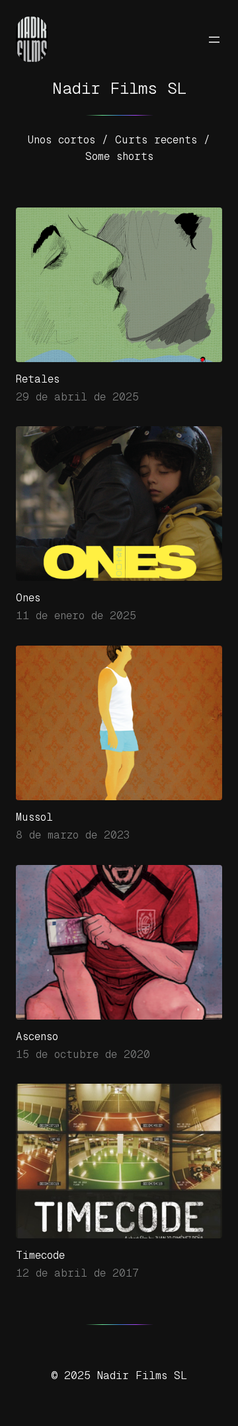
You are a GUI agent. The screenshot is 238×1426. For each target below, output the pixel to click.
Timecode (40, 1255)
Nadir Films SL (119, 88)
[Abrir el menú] (214, 40)
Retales (38, 379)
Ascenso (37, 1036)
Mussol (34, 817)
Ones (28, 597)
